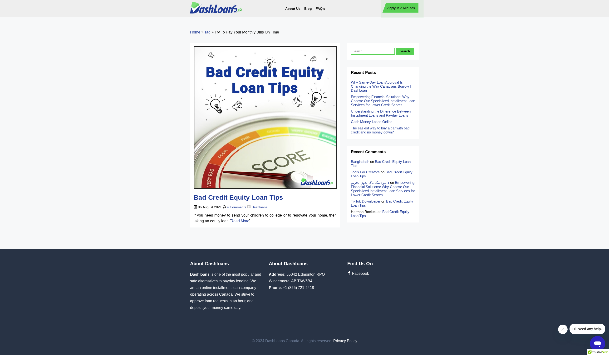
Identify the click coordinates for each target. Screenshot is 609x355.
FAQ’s (320, 8)
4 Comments (236, 207)
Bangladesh (360, 162)
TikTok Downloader (365, 201)
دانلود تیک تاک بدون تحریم (370, 182)
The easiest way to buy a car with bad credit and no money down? (380, 130)
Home (195, 32)
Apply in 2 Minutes (401, 8)
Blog (308, 8)
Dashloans (258, 207)
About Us (292, 8)
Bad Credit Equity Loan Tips (238, 197)
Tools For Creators (365, 172)
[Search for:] (373, 51)
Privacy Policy (345, 341)
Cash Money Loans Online (372, 122)
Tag (207, 32)
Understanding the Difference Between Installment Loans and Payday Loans (381, 113)
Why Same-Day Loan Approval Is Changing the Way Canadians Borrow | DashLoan (381, 86)
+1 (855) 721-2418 (298, 288)
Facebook (360, 273)
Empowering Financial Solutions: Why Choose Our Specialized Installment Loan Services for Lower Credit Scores (383, 101)
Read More (240, 221)
